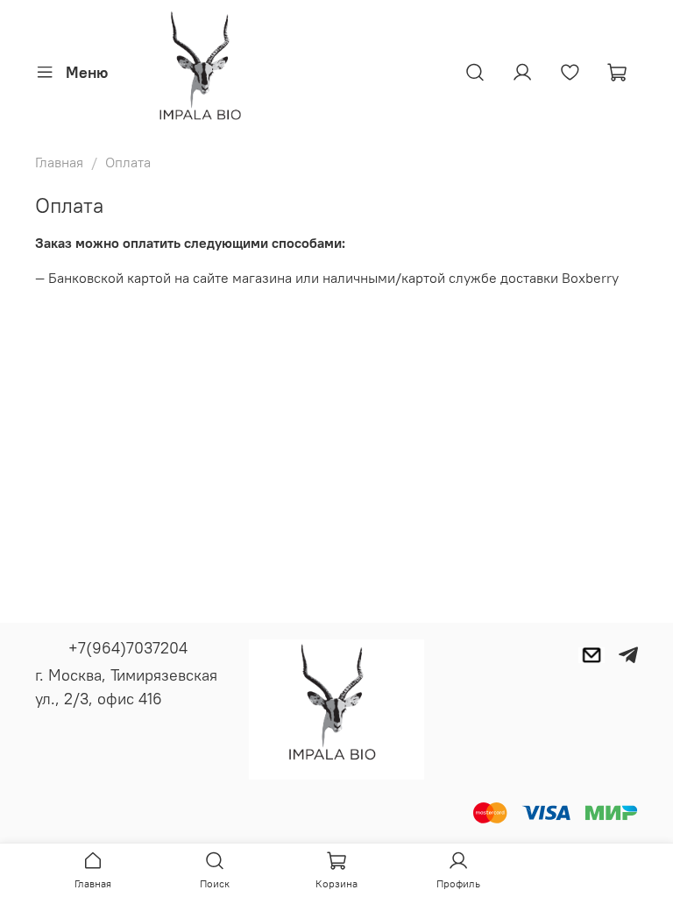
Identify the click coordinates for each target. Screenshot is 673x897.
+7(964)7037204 (128, 648)
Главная (59, 162)
